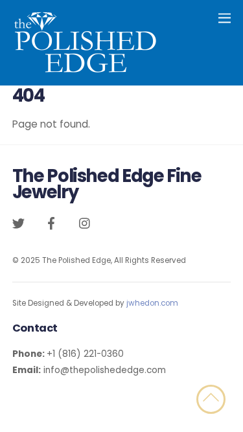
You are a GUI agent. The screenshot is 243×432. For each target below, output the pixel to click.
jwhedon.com (152, 303)
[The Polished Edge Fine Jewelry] (85, 69)
